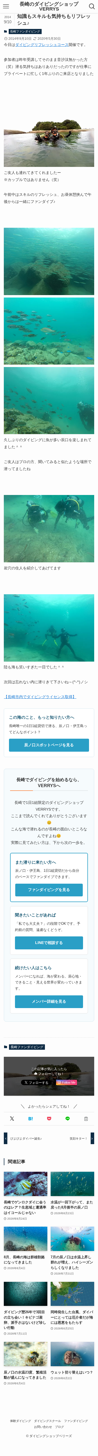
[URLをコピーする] (86, 1118)
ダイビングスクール (47, 1420)
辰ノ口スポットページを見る (49, 745)
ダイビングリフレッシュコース (42, 44)
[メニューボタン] (6, 6)
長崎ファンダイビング (25, 31)
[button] (12, 1118)
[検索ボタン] (92, 6)
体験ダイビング (20, 1420)
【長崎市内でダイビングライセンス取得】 (40, 697)
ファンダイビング (76, 1420)
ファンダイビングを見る (49, 890)
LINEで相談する (49, 943)
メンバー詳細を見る (49, 1001)
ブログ (59, 1426)
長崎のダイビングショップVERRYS (49, 6)
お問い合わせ (43, 1426)
